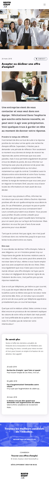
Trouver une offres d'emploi (24, 455)
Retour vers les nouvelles (24, 439)
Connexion (24, 452)
